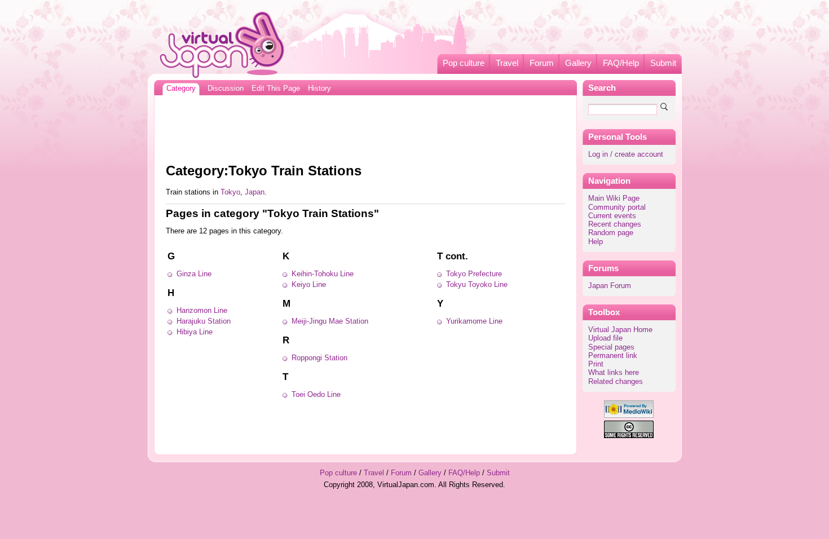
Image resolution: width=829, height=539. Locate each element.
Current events (612, 216)
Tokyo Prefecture (474, 274)
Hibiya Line (195, 332)
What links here (613, 373)
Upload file (605, 338)
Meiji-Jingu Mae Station (330, 321)
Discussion (226, 88)
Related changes (615, 382)
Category (181, 88)
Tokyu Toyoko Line (477, 285)
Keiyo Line (309, 285)
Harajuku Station (204, 321)
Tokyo (230, 192)
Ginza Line (194, 274)
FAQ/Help (621, 63)
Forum (542, 63)
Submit (663, 63)
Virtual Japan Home (620, 330)
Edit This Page (276, 88)
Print (595, 364)
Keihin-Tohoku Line (323, 274)
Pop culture (463, 63)
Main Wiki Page (614, 198)
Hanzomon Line (202, 311)
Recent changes (614, 224)
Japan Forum (609, 286)
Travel (507, 63)
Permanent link (612, 356)
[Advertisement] (365, 126)
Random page (610, 233)
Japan (254, 192)
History (319, 88)
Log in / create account (625, 154)
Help (595, 242)
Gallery (578, 63)
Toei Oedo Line (316, 395)
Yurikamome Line (474, 321)
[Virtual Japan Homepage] (222, 44)
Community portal (617, 207)
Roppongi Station (319, 358)
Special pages (611, 347)
